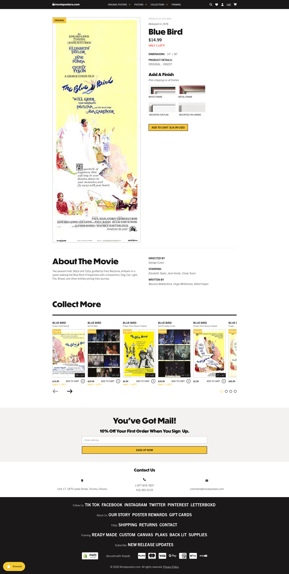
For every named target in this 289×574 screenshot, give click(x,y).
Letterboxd (203, 505)
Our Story (119, 514)
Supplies (198, 534)
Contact (168, 525)
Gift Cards (180, 514)
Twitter (157, 505)
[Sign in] (222, 4)
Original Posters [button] (117, 4)
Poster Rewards (149, 514)
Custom (127, 534)
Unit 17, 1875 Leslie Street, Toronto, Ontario (82, 488)
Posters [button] (138, 4)
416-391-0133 (144, 490)
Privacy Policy (171, 566)
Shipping (127, 525)
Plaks (161, 534)
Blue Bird (59, 322)
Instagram (135, 505)
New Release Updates (150, 544)
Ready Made (104, 534)
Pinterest (178, 505)
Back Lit (178, 534)
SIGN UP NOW (144, 450)
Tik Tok (92, 505)
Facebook (112, 505)
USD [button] (229, 4)
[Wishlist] (216, 4)
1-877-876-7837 (144, 485)
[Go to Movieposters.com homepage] (65, 4)
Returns (148, 525)
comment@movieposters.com (207, 488)
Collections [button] (157, 4)
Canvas (145, 534)
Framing (176, 4)
